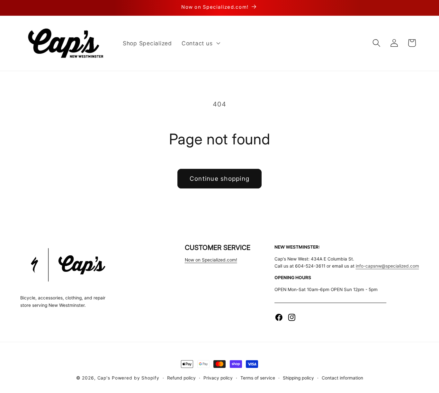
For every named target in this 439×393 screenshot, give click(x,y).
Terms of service (257, 377)
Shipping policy (298, 377)
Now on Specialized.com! (211, 259)
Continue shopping (219, 178)
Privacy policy (218, 377)
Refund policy (181, 377)
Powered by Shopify (135, 377)
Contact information (342, 377)
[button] (200, 43)
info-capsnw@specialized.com (387, 266)
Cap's (103, 377)
